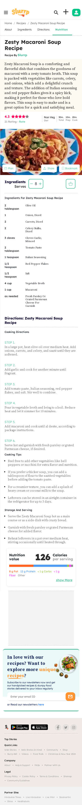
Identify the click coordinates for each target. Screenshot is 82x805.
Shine (10, 801)
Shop (65, 749)
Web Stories (10, 749)
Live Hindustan (33, 797)
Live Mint (49, 797)
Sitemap (67, 776)
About (7, 765)
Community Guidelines (18, 780)
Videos (25, 754)
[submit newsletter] (70, 696)
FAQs (37, 765)
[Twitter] (66, 727)
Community (52, 749)
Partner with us (52, 765)
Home (8, 23)
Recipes (21, 23)
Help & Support (22, 765)
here (41, 704)
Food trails (38, 754)
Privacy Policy (10, 776)
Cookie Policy (28, 776)
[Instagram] (73, 727)
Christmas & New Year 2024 (62, 754)
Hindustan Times (12, 797)
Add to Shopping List (70, 184)
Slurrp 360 (12, 754)
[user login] (76, 12)
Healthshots (23, 801)
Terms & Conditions (49, 776)
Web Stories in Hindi (31, 749)
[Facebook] (58, 727)
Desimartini (65, 797)
